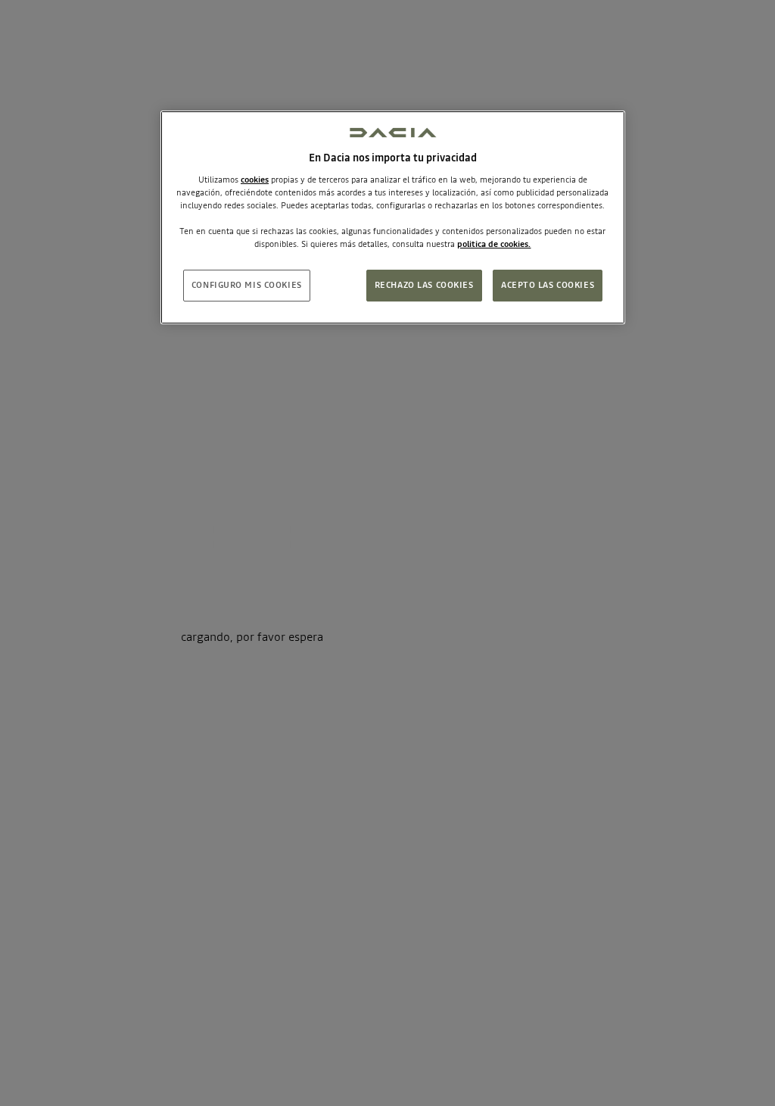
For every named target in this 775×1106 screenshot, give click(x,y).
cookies (255, 179)
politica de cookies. (494, 244)
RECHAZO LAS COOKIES (424, 285)
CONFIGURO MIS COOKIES (246, 285)
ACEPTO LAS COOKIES (547, 285)
